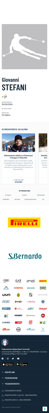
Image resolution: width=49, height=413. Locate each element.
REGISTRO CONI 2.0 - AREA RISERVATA (18, 400)
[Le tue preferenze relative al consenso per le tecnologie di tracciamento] (45, 409)
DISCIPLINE (10, 372)
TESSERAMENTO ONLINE (13, 391)
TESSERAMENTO (12, 384)
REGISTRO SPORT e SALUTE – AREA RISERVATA (21, 395)
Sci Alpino (18, 182)
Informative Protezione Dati (11, 407)
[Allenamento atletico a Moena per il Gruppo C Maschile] (18, 142)
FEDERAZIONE (11, 378)
